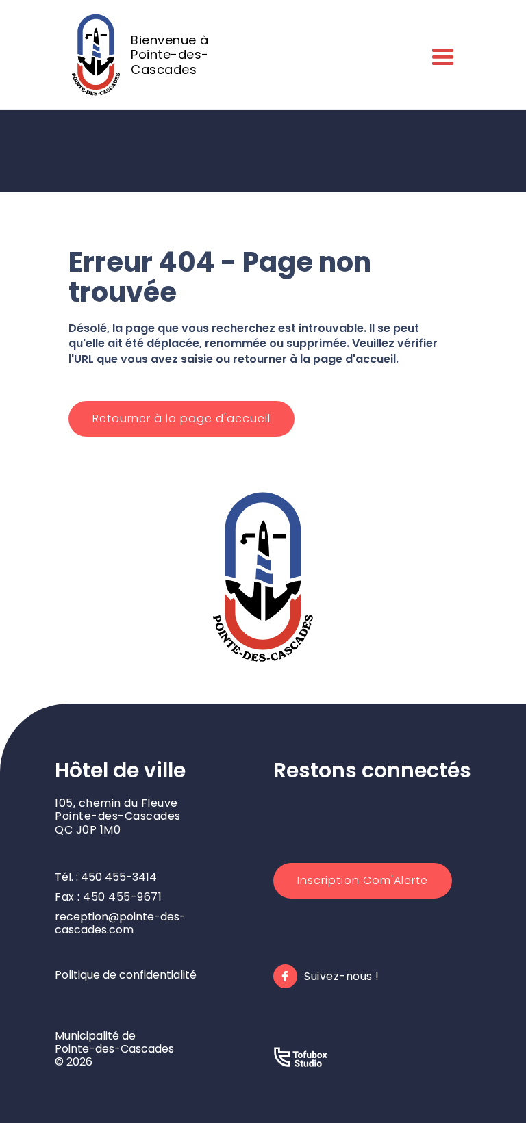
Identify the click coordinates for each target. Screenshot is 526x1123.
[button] (440, 54)
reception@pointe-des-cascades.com (120, 923)
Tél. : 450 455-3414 (106, 876)
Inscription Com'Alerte (362, 880)
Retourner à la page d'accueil (181, 418)
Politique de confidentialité (126, 974)
